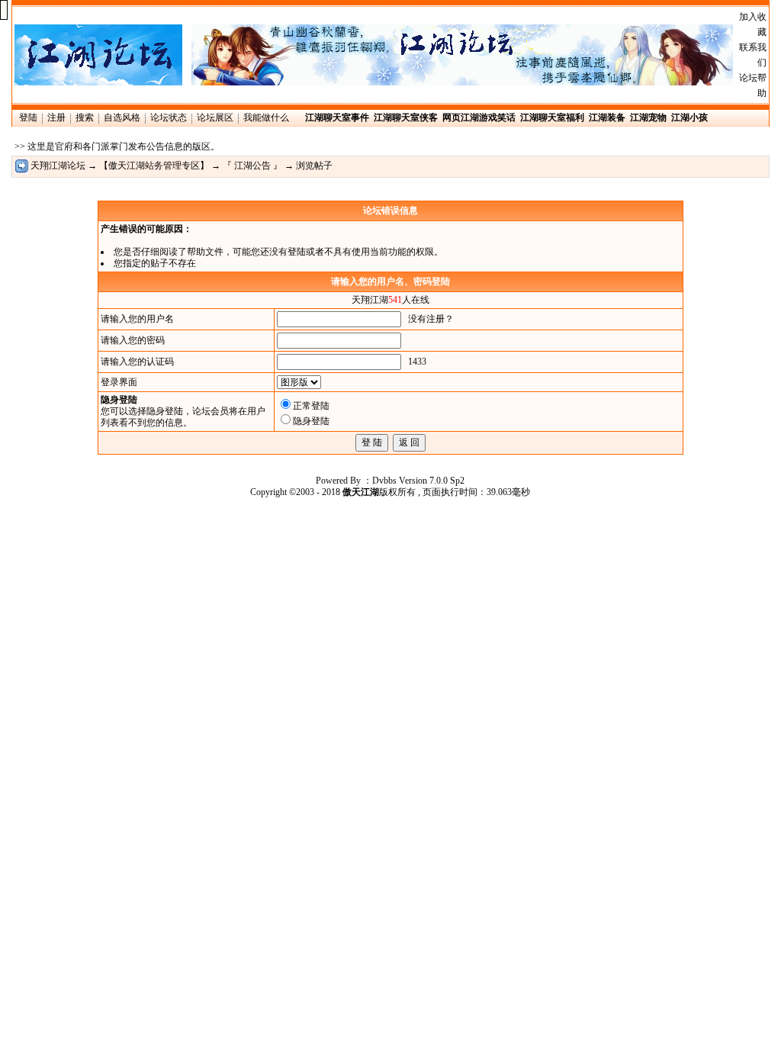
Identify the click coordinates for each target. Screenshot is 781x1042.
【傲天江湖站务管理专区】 (154, 165)
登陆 (28, 117)
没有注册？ (431, 319)
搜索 (85, 117)
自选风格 (122, 117)
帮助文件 (205, 251)
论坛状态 (168, 117)
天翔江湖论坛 (58, 165)
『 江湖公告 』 (252, 165)
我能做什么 (266, 117)
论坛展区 (215, 117)
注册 (56, 117)
